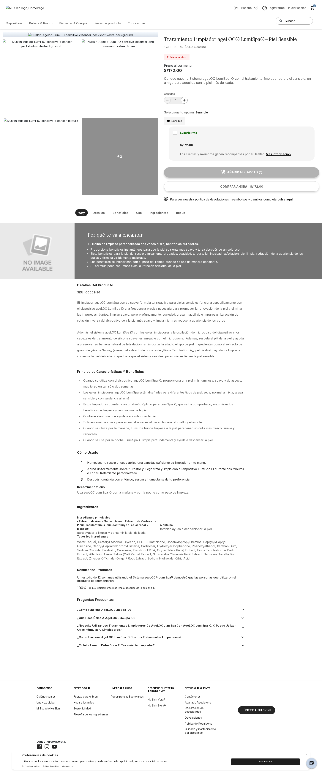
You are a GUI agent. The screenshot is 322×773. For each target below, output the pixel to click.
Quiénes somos (46, 696)
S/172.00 (173, 70)
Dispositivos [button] (14, 23)
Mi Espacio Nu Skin (48, 708)
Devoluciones (193, 717)
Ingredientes (159, 213)
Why (81, 213)
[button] (41, 77)
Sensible (176, 120)
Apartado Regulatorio (198, 702)
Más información (278, 154)
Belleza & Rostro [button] (41, 23)
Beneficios (120, 213)
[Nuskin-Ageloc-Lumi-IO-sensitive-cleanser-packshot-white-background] (80, 35)
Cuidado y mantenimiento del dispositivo (200, 730)
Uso (139, 213)
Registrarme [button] (276, 8)
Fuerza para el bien (86, 696)
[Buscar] (280, 21)
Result (180, 213)
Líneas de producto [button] (107, 23)
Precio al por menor (178, 65)
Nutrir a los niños (84, 702)
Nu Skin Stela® (157, 705)
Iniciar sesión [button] (297, 8)
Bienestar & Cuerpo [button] (73, 23)
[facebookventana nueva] (39, 747)
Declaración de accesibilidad (194, 709)
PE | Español (243, 8)
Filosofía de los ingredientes (91, 714)
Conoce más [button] (136, 23)
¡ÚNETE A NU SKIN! (256, 710)
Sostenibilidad (82, 708)
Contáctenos (193, 696)
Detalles (99, 213)
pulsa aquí (285, 199)
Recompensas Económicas (127, 696)
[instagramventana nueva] (47, 747)
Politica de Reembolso (198, 723)
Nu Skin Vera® (156, 699)
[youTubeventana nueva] (54, 747)
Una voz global (46, 702)
